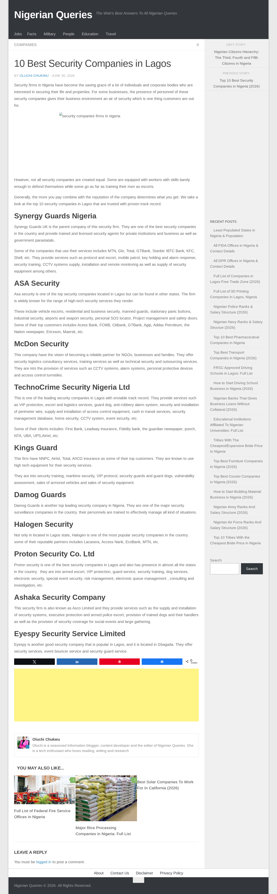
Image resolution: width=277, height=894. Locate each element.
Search (216, 560)
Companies (25, 45)
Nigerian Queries (53, 14)
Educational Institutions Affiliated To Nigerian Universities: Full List (230, 424)
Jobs (18, 34)
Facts (31, 34)
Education (90, 34)
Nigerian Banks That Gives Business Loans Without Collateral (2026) (233, 404)
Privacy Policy (171, 873)
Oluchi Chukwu (34, 76)
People (68, 34)
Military (50, 34)
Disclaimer (144, 873)
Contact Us (119, 873)
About (99, 873)
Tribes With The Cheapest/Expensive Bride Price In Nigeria (236, 445)
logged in (43, 862)
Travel (111, 34)
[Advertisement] (106, 695)
